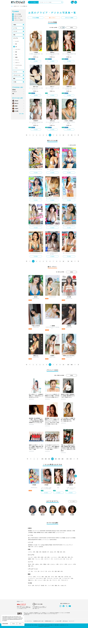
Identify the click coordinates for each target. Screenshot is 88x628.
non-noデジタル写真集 (70, 537)
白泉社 (46, 532)
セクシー (72, 564)
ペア (30, 571)
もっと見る (72, 501)
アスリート (56, 580)
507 (68, 364)
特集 (13, 93)
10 (63, 135)
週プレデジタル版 (18, 16)
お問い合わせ (65, 621)
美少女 (31, 564)
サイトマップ (71, 621)
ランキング (14, 91)
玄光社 (57, 530)
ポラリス (36, 546)
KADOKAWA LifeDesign (51, 530)
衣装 (14, 34)
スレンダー (17, 41)
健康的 (16, 57)
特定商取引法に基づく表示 (38, 621)
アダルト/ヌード (64, 580)
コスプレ (32, 551)
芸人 (49, 580)
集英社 (64, 530)
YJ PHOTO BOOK (42, 537)
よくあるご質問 (58, 621)
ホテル (51, 571)
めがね (53, 551)
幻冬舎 (61, 530)
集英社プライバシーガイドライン (26, 621)
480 (46, 458)
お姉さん (39, 564)
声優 (61, 576)
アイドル (40, 576)
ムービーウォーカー (60, 532)
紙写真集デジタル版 (32, 544)
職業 (14, 78)
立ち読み (36, 61)
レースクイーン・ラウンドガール (37, 578)
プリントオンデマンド (68, 544)
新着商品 (14, 89)
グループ (44, 571)
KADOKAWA (42, 530)
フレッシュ (39, 559)
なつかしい (55, 564)
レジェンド (42, 580)
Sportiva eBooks (53, 539)
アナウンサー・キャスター (54, 578)
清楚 (31, 566)
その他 (14, 81)
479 (42, 458)
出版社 (14, 24)
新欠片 (42, 532)
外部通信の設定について (49, 621)
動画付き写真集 (48, 544)
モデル (54, 576)
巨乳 (41, 557)
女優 (48, 576)
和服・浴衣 (61, 551)
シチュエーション (17, 75)
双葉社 (54, 532)
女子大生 (68, 576)
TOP (12, 6)
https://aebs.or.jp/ (26, 614)
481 (49, 458)
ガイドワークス (36, 530)
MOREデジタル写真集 (60, 537)
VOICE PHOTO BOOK (57, 544)
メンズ (51, 585)
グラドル (32, 576)
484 (59, 458)
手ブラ (31, 585)
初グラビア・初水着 (41, 585)
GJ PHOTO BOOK (51, 537)
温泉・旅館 (59, 571)
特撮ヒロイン (32, 580)
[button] (75, 476)
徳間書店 (39, 532)
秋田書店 (30, 530)
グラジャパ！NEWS (19, 20)
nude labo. (41, 546)
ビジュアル (15, 38)
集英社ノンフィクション (43, 539)
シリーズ (15, 31)
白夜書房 (50, 532)
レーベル (15, 28)
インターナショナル (18, 65)
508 (71, 364)
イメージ (15, 71)
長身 (16, 54)
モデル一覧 (21, 113)
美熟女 (46, 564)
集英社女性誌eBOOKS (33, 539)
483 (56, 458)
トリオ (37, 571)
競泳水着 (46, 551)
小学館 (73, 530)
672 (67, 458)
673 (71, 458)
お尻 (16, 46)
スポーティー (17, 62)
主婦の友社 (69, 530)
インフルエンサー (68, 578)
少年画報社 (30, 532)
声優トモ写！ (31, 546)
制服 (39, 551)
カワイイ (64, 564)
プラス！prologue (41, 544)
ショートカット (17, 49)
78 (71, 135)
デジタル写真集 (18, 14)
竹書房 (34, 532)
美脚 (64, 557)
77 (68, 135)
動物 (57, 585)
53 (68, 261)
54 (71, 261)
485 (62, 458)
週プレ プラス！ (18, 18)
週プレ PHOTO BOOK (33, 537)
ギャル (16, 67)
